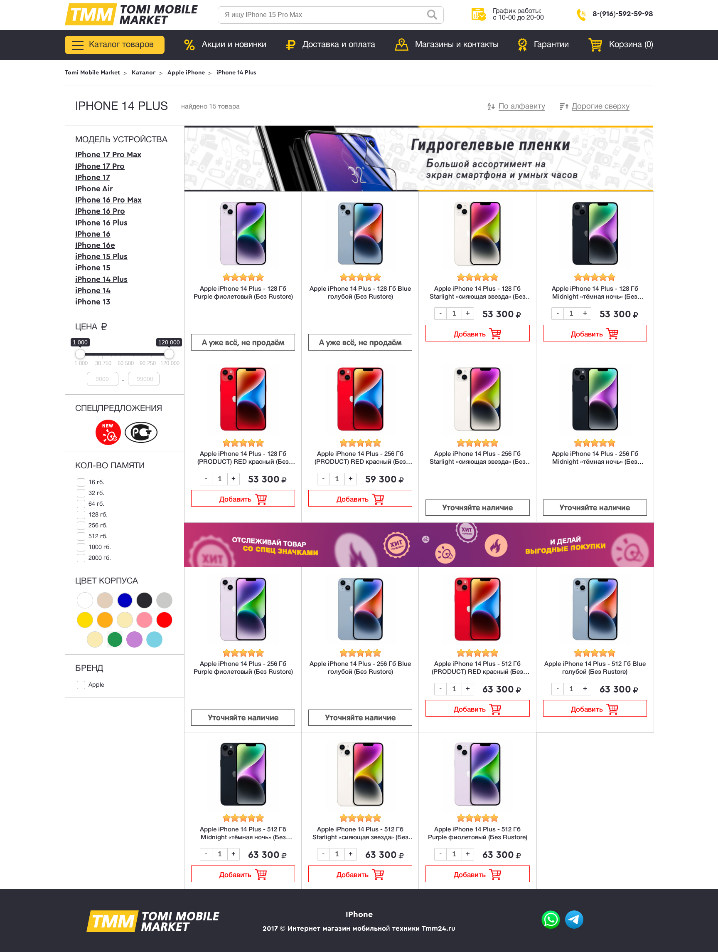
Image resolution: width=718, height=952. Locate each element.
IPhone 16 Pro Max (108, 200)
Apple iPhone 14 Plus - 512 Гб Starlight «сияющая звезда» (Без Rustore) (360, 837)
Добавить (470, 334)
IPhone (359, 914)
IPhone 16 (93, 234)
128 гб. (98, 515)
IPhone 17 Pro (100, 166)
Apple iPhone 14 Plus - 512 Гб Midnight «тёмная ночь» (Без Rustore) (243, 837)
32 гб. (96, 493)
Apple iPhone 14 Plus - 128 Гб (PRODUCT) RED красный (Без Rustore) (243, 462)
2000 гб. (100, 558)
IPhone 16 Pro (100, 211)
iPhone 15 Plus (101, 256)
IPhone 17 (92, 177)
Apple (96, 685)
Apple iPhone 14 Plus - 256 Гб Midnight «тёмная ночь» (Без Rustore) (595, 462)
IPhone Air (94, 189)
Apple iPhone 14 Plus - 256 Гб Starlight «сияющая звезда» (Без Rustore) (478, 462)
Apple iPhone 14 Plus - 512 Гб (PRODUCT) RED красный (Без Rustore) (477, 672)
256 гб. (98, 526)
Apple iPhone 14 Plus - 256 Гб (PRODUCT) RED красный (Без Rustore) (360, 462)
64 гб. (96, 504)
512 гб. (98, 536)
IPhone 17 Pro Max (108, 155)
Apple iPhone (186, 72)
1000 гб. (100, 547)
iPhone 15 (93, 268)
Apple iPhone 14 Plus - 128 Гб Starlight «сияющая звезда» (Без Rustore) (478, 297)
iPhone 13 (93, 302)
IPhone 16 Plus (101, 223)
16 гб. (96, 482)
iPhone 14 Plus (101, 279)
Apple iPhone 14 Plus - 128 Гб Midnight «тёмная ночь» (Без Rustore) (595, 297)
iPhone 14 (93, 291)
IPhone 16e (95, 245)
